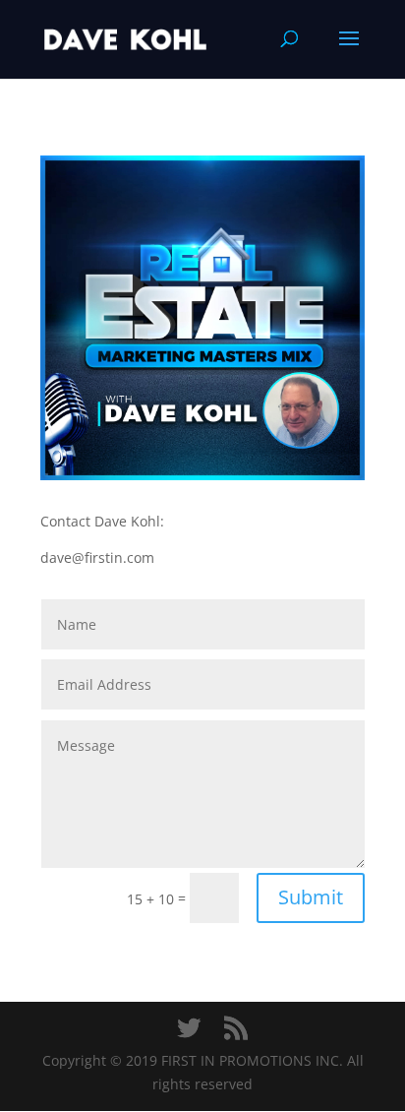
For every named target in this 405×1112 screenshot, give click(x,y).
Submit (310, 897)
